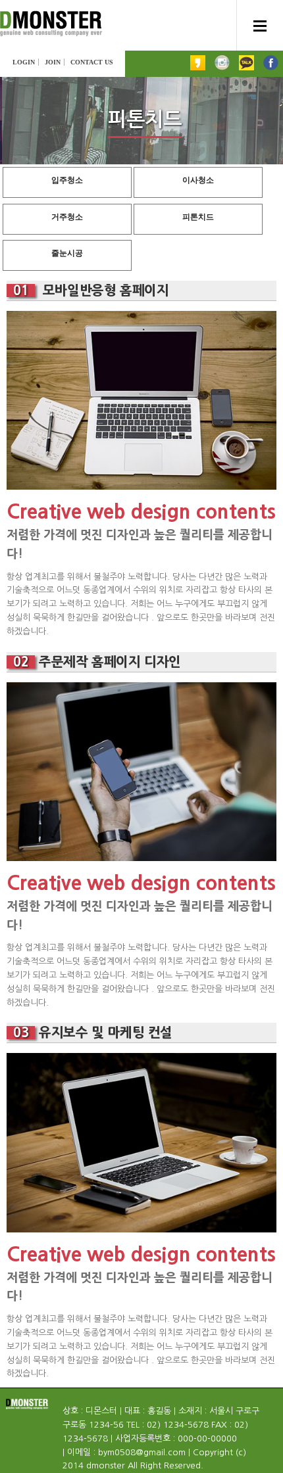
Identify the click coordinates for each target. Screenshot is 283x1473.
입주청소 (67, 180)
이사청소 (198, 180)
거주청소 (67, 217)
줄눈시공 (67, 253)
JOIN (53, 62)
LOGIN (24, 62)
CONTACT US (91, 62)
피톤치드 (198, 217)
